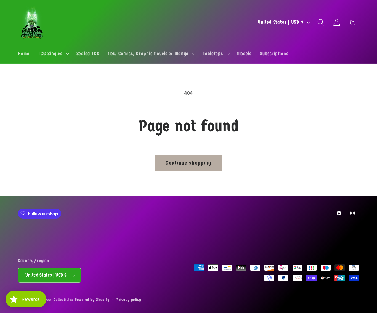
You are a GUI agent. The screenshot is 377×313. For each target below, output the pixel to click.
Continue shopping (188, 163)
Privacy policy (128, 299)
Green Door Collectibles (53, 299)
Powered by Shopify (92, 299)
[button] (53, 53)
